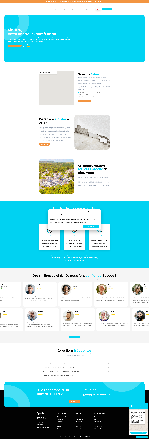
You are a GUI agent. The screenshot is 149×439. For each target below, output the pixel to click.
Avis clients (78, 426)
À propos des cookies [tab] (91, 211)
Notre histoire (60, 419)
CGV (95, 419)
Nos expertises (58, 9)
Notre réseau (79, 9)
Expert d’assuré (79, 423)
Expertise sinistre (79, 419)
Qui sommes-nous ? (61, 416)
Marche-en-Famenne (86, 178)
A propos (86, 9)
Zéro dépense (72, 9)
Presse (58, 428)
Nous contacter (60, 431)
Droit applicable (97, 421)
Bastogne (80, 178)
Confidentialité (97, 423)
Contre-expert (79, 421)
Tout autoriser (91, 226)
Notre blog (59, 426)
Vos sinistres (65, 9)
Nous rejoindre (79, 428)
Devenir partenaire (80, 431)
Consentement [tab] (57, 211)
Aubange (94, 178)
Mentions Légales (98, 426)
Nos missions (60, 421)
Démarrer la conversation (138, 432)
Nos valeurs (59, 423)
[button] (74, 360)
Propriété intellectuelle (99, 428)
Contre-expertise (79, 416)
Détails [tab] (74, 211)
